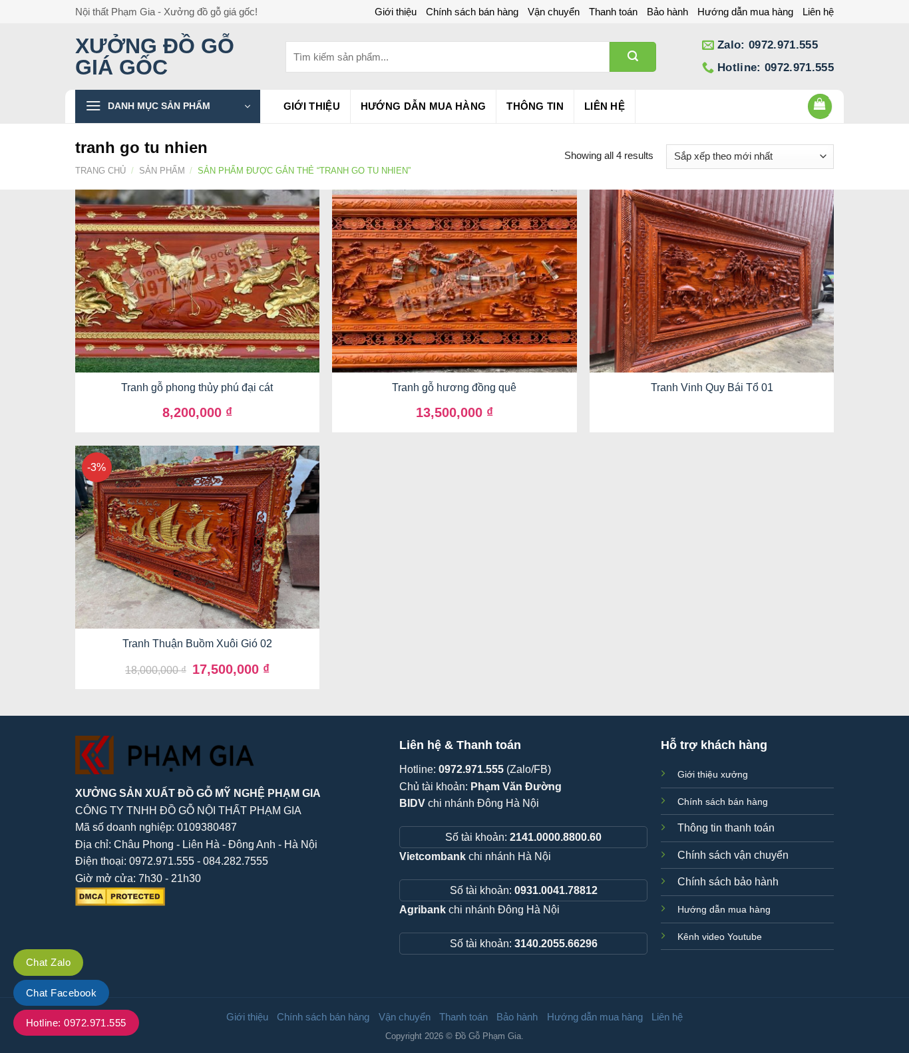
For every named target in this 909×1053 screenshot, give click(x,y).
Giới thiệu (396, 11)
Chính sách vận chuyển (733, 855)
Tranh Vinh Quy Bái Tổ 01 (712, 387)
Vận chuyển (554, 11)
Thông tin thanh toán (726, 827)
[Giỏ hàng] (820, 106)
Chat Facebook (61, 992)
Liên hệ (818, 11)
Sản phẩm (162, 171)
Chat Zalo (48, 962)
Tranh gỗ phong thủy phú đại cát (197, 387)
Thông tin (535, 106)
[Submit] (633, 57)
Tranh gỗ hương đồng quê (454, 387)
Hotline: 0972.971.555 (76, 1022)
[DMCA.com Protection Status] (120, 895)
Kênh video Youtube (719, 936)
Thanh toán (613, 11)
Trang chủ (100, 171)
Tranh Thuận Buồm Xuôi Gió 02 (197, 643)
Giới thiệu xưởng (712, 774)
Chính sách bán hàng (472, 11)
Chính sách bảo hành (728, 881)
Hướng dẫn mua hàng (745, 11)
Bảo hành (667, 11)
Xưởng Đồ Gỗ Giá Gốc (154, 56)
